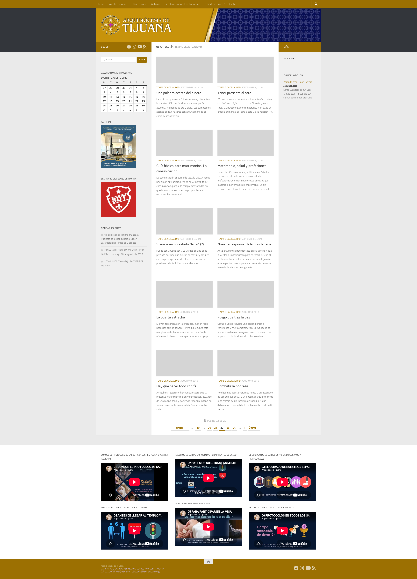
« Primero (178, 427)
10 (198, 427)
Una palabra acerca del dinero (178, 93)
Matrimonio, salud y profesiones (241, 166)
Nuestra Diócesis (117, 4)
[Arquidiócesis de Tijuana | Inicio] (136, 25)
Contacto (234, 4)
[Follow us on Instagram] (134, 47)
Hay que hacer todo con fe (176, 386)
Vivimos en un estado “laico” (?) (180, 244)
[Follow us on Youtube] (139, 47)
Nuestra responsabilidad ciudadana (244, 244)
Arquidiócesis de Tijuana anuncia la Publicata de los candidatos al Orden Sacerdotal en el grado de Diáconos (119, 238)
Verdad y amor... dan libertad (297, 82)
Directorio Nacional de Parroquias (182, 4)
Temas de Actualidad (168, 87)
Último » (253, 427)
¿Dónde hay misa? (214, 4)
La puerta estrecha (170, 317)
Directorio (138, 4)
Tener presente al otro (234, 93)
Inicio (101, 4)
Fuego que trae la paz (233, 317)
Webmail (155, 4)
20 (209, 427)
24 (234, 427)
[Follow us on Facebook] (129, 47)
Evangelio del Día (293, 75)
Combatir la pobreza (232, 386)
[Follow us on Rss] (145, 47)
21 (215, 427)
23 (228, 427)
